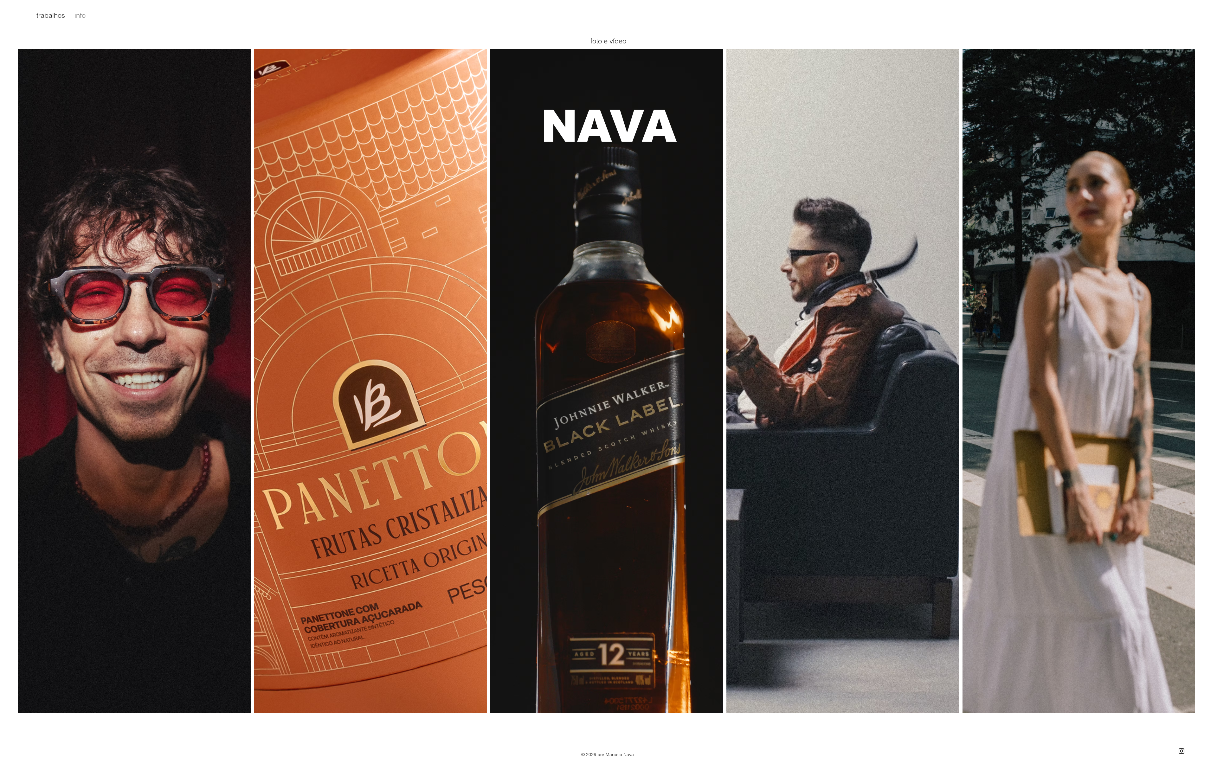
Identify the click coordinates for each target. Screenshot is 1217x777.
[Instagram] (1181, 751)
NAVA (609, 126)
